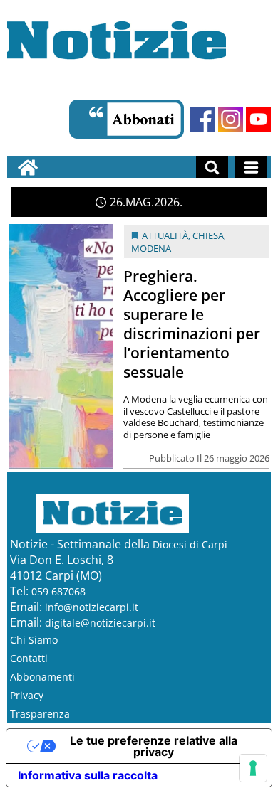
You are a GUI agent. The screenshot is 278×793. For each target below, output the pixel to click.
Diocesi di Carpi (190, 544)
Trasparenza (40, 713)
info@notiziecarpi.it (91, 607)
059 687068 (58, 591)
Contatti (29, 658)
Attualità (165, 235)
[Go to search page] (212, 167)
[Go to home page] (28, 167)
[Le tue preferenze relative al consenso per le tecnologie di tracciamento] (253, 768)
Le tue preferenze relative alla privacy (153, 746)
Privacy (26, 695)
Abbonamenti (42, 676)
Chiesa (208, 235)
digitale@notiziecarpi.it (100, 622)
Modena (151, 248)
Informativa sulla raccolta (88, 775)
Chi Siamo (34, 639)
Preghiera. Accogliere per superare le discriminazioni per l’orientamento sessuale (191, 324)
